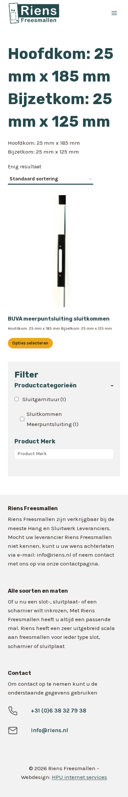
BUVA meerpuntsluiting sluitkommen (59, 319)
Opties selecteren (30, 343)
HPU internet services (79, 777)
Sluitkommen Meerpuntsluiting (52, 419)
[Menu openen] (114, 13)
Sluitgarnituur (44, 399)
